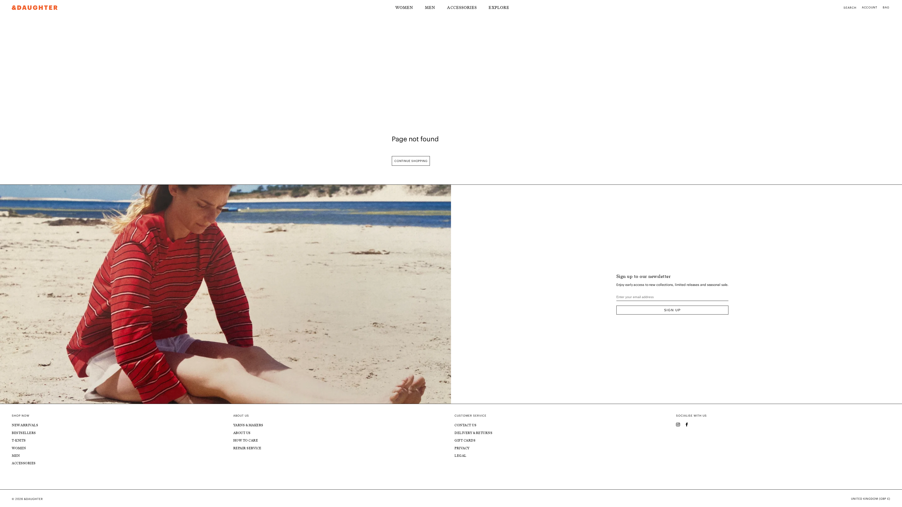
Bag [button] (886, 7)
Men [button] (430, 7)
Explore (499, 7)
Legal (461, 456)
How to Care (245, 440)
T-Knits (19, 440)
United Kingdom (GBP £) (870, 498)
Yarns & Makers (248, 425)
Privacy (462, 448)
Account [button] (870, 7)
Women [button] (404, 7)
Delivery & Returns (473, 433)
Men (16, 456)
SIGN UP (672, 310)
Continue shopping (410, 161)
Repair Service (247, 448)
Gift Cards (465, 440)
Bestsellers (24, 433)
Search (850, 7)
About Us (242, 433)
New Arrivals (25, 425)
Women (19, 448)
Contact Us (465, 425)
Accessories (462, 7)
